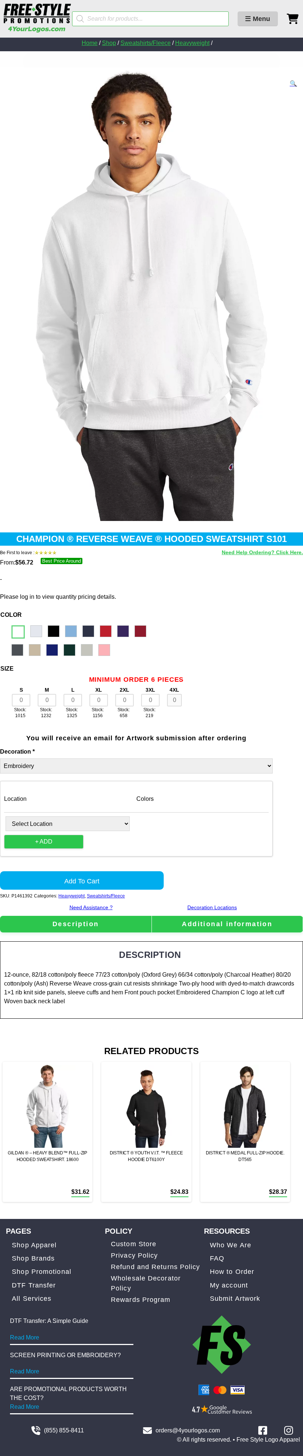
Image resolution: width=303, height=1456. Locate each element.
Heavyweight (192, 43)
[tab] (76, 924)
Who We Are (230, 1245)
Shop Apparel (34, 1245)
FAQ (217, 1258)
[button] (293, 83)
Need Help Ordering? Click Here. (262, 552)
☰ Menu (257, 18)
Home (90, 43)
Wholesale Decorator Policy (146, 1283)
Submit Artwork (235, 1298)
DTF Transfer (34, 1285)
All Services (31, 1298)
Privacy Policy (134, 1255)
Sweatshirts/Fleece (145, 43)
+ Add (43, 841)
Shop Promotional (41, 1271)
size (7, 669)
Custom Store (133, 1244)
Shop (109, 43)
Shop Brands (33, 1258)
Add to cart (81, 881)
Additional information (227, 924)
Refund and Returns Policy (155, 1267)
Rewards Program (141, 1299)
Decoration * (17, 751)
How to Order (232, 1271)
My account (229, 1285)
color (11, 615)
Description (75, 924)
